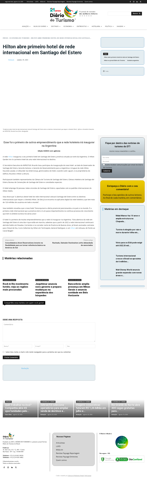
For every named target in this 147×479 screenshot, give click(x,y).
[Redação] (5, 60)
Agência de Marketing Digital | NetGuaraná (79, 475)
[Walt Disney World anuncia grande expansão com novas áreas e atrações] (108, 272)
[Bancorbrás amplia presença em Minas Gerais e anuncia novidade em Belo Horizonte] (81, 272)
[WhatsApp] (137, 42)
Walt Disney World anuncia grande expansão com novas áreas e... (129, 273)
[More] (142, 42)
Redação (11, 60)
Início (5, 38)
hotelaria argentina (133, 60)
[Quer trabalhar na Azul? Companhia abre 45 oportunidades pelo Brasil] (20, 402)
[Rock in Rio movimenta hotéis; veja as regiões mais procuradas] (16, 272)
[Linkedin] (137, 1)
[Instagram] (133, 1)
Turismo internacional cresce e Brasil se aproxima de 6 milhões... (128, 259)
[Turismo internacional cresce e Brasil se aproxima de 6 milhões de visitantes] (108, 258)
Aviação (8, 401)
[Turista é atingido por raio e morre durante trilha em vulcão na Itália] (108, 232)
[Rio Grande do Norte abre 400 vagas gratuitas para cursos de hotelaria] (126, 402)
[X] (140, 1)
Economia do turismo (19, 38)
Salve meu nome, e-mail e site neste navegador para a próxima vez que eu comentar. (38, 352)
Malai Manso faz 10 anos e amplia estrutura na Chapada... (128, 218)
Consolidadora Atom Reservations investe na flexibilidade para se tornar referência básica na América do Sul (25, 245)
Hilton (10, 157)
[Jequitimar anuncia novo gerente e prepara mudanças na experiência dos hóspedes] (48, 272)
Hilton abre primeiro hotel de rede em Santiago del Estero (121, 57)
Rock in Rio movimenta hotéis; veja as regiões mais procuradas (15, 287)
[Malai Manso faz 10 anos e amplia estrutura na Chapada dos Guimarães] (108, 218)
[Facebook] (130, 1)
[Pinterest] (132, 42)
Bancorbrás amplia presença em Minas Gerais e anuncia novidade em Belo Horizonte (79, 290)
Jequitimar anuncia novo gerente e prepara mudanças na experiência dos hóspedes (48, 290)
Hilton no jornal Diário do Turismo (114, 60)
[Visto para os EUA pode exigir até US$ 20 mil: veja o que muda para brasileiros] (108, 245)
